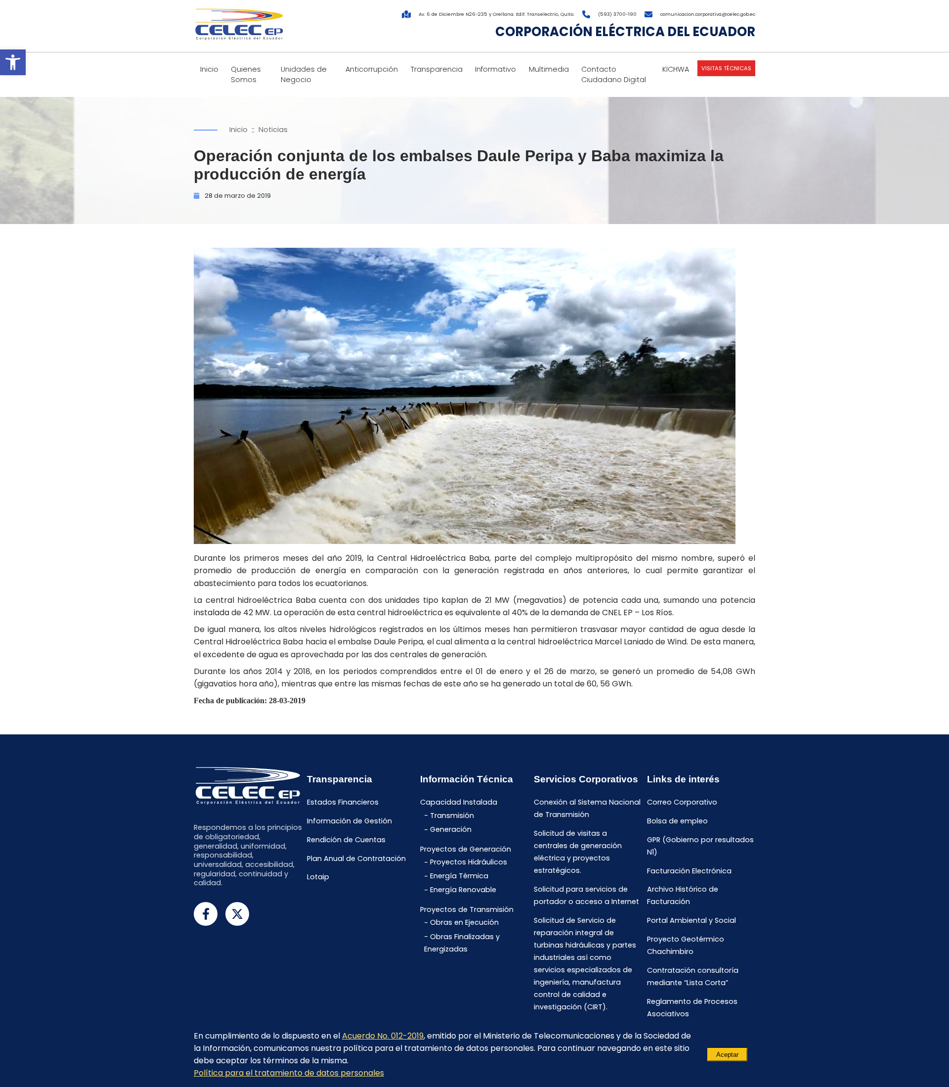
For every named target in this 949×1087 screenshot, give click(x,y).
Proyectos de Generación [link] (465, 849)
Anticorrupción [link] (371, 69)
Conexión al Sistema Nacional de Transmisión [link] (587, 809)
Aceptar (727, 1054)
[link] (13, 62)
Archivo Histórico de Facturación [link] (682, 896)
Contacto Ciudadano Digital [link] (613, 74)
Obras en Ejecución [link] (464, 923)
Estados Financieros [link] (343, 803)
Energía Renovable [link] (463, 890)
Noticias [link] (273, 130)
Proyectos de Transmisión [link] (467, 909)
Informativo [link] (495, 69)
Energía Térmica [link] (459, 876)
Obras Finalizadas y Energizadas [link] (462, 943)
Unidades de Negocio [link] (304, 74)
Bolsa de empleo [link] (677, 821)
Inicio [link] (209, 69)
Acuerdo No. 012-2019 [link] (383, 1036)
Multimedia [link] (549, 69)
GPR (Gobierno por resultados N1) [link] (700, 846)
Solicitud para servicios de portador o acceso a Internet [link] (586, 895)
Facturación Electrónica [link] (689, 871)
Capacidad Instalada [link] (458, 803)
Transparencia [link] (437, 69)
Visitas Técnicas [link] (726, 68)
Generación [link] (451, 830)
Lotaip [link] (318, 877)
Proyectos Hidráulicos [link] (468, 862)
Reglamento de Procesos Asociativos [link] (692, 1007)
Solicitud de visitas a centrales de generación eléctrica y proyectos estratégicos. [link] (578, 852)
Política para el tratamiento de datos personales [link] (289, 1073)
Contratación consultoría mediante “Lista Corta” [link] (692, 976)
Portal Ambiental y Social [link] (691, 921)
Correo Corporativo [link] (682, 803)
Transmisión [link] (452, 815)
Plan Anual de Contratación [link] (356, 858)
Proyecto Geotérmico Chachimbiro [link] (685, 945)
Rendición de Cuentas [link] (346, 840)
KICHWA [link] (675, 69)
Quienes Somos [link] (246, 74)
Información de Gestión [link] (349, 821)
